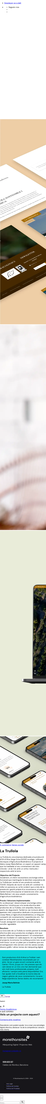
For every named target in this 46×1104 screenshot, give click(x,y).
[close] (1, 50)
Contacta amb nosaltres (10, 1019)
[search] (22, 1102)
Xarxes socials (18, 845)
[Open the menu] (1, 118)
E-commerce (5, 845)
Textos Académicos (8, 1009)
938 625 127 (8, 1062)
